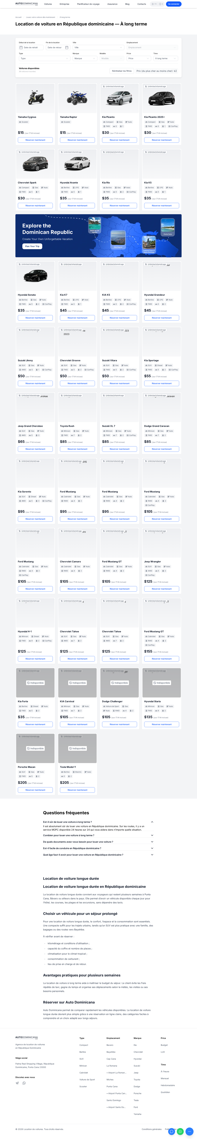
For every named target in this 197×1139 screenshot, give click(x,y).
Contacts (141, 4)
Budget (164, 1045)
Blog (127, 4)
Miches (110, 1079)
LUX (163, 1052)
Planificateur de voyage (88, 4)
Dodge (137, 1086)
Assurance (112, 4)
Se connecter (173, 4)
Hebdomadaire (168, 1085)
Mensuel (165, 1078)
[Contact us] (189, 1131)
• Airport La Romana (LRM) (117, 1072)
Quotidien (165, 1092)
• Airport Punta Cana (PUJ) (117, 1093)
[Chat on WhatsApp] (24, 1083)
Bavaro (110, 1045)
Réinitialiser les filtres (122, 71)
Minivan (83, 1065)
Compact (83, 1045)
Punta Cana (112, 1086)
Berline (82, 1052)
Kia (135, 1045)
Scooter (83, 1086)
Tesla (136, 1100)
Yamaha (137, 1114)
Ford (136, 1107)
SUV (81, 1059)
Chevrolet (138, 1052)
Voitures (48, 4)
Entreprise (64, 4)
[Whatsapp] (180, 1131)
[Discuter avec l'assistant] (171, 1131)
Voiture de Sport (87, 1079)
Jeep (136, 1072)
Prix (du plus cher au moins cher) (155, 70)
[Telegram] (17, 1083)
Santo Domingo (114, 1100)
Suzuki (137, 1065)
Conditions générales (152, 1129)
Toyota (137, 1079)
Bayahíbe (111, 1052)
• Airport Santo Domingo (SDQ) (117, 1107)
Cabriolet (83, 1072)
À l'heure (165, 1071)
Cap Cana (111, 1059)
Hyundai (137, 1059)
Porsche (137, 1093)
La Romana (112, 1065)
